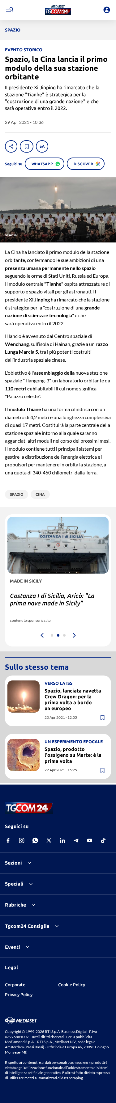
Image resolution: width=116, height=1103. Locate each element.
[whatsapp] (35, 840)
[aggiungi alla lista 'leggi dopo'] (26, 146)
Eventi (12, 947)
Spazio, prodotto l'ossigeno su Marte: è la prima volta (73, 755)
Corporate (15, 984)
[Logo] (58, 10)
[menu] (9, 10)
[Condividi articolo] (11, 146)
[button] (58, 10)
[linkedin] (62, 840)
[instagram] (22, 840)
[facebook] (8, 840)
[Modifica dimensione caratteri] (42, 146)
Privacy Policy (18, 994)
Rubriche (15, 904)
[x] (49, 840)
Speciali (14, 883)
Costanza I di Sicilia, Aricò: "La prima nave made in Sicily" (52, 599)
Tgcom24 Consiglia (27, 926)
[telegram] (76, 840)
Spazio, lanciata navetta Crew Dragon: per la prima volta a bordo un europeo (73, 699)
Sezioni (13, 862)
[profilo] (106, 10)
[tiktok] (103, 840)
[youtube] (90, 840)
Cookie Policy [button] (71, 984)
